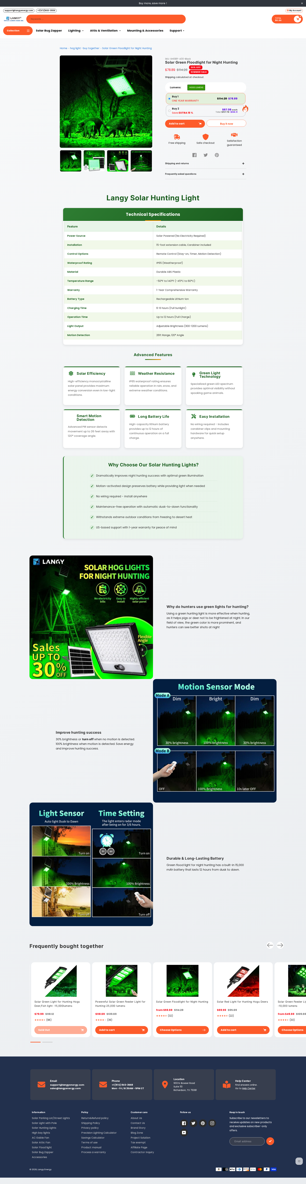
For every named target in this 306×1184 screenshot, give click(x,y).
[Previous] (269, 945)
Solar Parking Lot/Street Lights (51, 1118)
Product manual (91, 1147)
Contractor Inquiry (142, 1152)
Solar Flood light (42, 1147)
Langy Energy (44, 1169)
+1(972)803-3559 (46, 10)
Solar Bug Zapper (42, 1152)
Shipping (170, 77)
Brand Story (138, 1128)
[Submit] (270, 1141)
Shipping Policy (90, 1123)
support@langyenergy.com (19, 10)
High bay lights (41, 1133)
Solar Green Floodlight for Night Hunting (127, 48)
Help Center (248, 1088)
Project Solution (140, 1138)
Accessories (39, 1157)
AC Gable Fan (40, 1138)
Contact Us (138, 1123)
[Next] (280, 945)
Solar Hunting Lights (44, 1128)
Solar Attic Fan (41, 1142)
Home (63, 48)
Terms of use (89, 1142)
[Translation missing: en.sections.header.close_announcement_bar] (302, 3)
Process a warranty (93, 1152)
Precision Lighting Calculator (99, 1133)
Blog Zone (137, 1133)
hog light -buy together (84, 48)
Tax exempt (138, 1142)
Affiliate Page (139, 1147)
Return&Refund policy (95, 1118)
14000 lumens (196, 87)
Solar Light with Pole (44, 1123)
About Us (136, 1118)
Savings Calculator (93, 1138)
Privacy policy (90, 1128)
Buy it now (226, 123)
